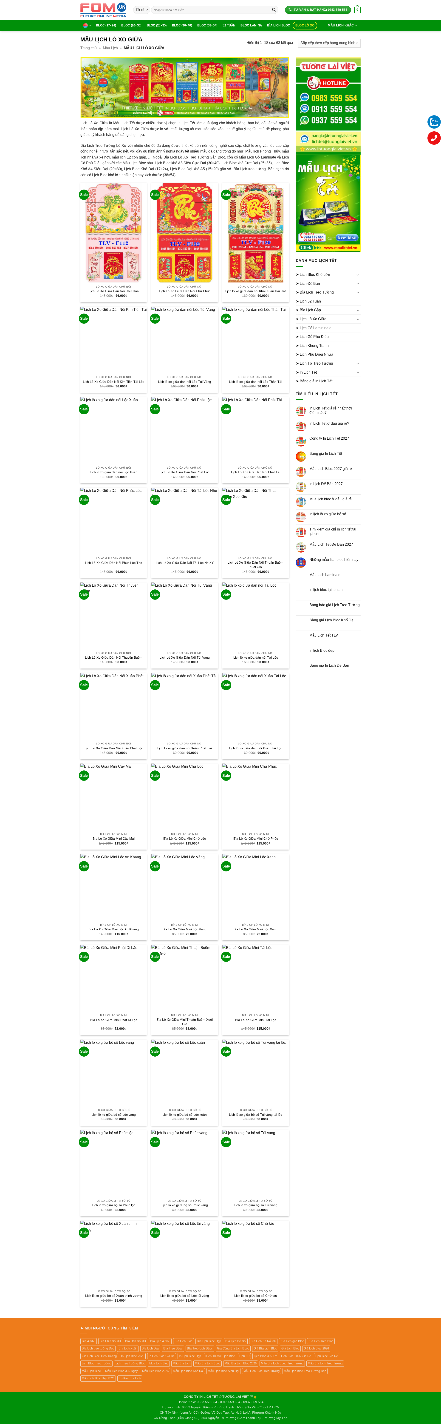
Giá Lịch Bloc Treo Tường (99, 1356)
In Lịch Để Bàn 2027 (326, 484)
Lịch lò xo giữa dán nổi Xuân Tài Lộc (255, 748)
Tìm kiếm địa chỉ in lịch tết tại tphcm (332, 531)
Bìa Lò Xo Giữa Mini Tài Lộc (255, 1020)
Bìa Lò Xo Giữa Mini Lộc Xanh (255, 929)
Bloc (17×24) (106, 25)
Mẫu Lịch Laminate (324, 575)
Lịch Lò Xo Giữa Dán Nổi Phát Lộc (184, 472)
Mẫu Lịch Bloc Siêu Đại (223, 1371)
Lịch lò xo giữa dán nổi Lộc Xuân (113, 472)
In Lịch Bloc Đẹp (190, 1356)
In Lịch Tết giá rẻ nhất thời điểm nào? (330, 410)
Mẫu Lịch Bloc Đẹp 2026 (98, 1378)
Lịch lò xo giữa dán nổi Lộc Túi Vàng (184, 381)
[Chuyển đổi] (358, 274)
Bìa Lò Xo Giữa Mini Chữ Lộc (184, 838)
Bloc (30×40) (182, 25)
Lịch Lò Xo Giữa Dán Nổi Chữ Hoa (114, 291)
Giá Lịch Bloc (290, 1348)
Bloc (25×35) (157, 25)
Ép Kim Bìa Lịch (130, 1378)
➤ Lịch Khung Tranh (312, 346)
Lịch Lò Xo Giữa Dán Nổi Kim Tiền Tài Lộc (113, 381)
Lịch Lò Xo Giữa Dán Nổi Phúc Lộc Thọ (113, 563)
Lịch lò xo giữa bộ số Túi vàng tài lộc (255, 1114)
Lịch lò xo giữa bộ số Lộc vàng (113, 1114)
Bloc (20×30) (131, 25)
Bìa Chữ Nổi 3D (110, 1341)
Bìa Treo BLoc (173, 1348)
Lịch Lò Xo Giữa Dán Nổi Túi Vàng (185, 657)
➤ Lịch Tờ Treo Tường (314, 363)
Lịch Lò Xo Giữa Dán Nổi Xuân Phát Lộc (114, 748)
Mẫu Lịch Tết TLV (323, 635)
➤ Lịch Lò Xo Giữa (311, 319)
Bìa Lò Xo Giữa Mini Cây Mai (114, 838)
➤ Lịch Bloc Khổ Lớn (313, 275)
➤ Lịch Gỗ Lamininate (313, 328)
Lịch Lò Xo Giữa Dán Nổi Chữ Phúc (184, 291)
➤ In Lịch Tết (306, 372)
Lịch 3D (244, 1356)
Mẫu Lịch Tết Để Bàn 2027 (331, 544)
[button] (357, 9)
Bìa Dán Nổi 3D (135, 1341)
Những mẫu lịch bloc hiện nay (333, 560)
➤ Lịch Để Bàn (308, 283)
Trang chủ (88, 48)
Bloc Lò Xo (305, 25)
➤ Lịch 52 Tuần (308, 301)
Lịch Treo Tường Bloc (130, 1363)
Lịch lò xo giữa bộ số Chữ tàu (255, 1295)
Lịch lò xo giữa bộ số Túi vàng (255, 1205)
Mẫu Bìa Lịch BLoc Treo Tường (282, 1363)
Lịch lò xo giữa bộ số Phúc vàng (184, 1205)
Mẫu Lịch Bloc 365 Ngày (121, 1371)
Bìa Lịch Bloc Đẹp (209, 1341)
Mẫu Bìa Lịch (181, 1363)
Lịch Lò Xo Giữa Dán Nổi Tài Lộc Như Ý (185, 563)
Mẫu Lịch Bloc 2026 (155, 1371)
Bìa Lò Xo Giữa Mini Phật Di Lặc (113, 1020)
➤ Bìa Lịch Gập (308, 310)
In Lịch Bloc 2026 (132, 1356)
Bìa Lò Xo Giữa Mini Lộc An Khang (113, 929)
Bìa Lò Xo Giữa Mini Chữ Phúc (255, 838)
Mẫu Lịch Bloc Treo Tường (261, 1371)
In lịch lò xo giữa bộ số (327, 514)
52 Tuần (229, 25)
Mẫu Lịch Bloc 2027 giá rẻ (330, 469)
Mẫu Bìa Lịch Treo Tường (325, 1363)
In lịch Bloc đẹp (321, 650)
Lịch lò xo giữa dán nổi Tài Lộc (255, 657)
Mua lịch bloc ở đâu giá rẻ (330, 499)
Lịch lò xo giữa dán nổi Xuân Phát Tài (184, 748)
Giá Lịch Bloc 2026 (316, 1348)
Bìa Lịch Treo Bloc (320, 1341)
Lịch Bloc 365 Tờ (265, 1356)
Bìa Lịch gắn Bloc (292, 1341)
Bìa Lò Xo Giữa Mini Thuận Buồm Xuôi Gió (184, 1022)
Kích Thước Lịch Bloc (220, 1356)
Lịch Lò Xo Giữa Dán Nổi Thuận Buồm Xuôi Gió (255, 565)
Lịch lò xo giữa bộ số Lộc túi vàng (184, 1295)
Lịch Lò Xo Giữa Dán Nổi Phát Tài (255, 472)
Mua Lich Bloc (158, 1363)
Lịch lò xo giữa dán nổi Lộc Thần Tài (255, 381)
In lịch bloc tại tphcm (325, 590)
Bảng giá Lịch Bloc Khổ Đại (331, 620)
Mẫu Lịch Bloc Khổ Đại (188, 1371)
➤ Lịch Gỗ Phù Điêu (312, 337)
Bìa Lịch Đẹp (150, 1348)
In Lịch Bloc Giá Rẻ (162, 1356)
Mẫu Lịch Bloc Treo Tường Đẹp (305, 1371)
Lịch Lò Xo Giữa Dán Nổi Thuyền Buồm (113, 657)
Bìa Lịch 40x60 (160, 1341)
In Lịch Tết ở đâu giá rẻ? (329, 423)
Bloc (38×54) (207, 25)
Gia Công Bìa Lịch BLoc (233, 1348)
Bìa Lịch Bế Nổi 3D (263, 1341)
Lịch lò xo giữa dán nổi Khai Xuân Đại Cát (255, 291)
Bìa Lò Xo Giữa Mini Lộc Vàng (184, 929)
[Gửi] (274, 10)
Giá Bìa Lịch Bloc (265, 1348)
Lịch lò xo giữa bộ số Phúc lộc (113, 1205)
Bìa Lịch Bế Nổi (235, 1341)
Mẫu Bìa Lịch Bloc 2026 (241, 1363)
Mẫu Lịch (110, 48)
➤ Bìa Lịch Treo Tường (315, 292)
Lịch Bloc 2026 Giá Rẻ (296, 1356)
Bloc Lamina (251, 25)
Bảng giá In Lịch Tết (325, 453)
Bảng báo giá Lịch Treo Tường (334, 605)
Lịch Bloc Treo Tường (96, 1363)
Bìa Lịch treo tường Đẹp (98, 1348)
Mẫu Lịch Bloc (91, 1371)
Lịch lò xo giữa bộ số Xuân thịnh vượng (113, 1295)
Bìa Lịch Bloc (278, 25)
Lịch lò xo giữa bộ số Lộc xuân (184, 1114)
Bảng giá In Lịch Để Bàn (329, 665)
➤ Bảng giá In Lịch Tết (314, 381)
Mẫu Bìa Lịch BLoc (207, 1363)
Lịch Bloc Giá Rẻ (326, 1356)
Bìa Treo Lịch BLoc (200, 1348)
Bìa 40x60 (88, 1341)
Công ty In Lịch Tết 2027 (329, 438)
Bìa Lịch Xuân (128, 1348)
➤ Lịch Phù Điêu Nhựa (314, 354)
